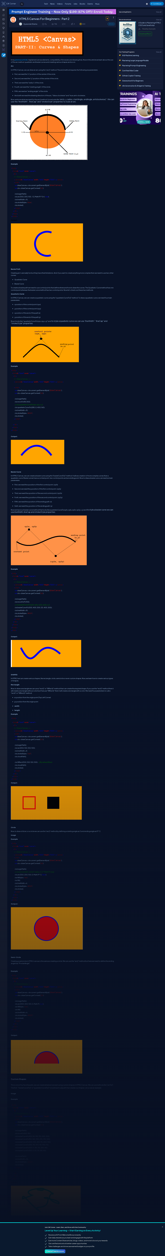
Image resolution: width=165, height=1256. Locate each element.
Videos (60, 4)
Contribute (157, 4)
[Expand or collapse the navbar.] (3, 9)
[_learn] (4, 28)
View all (158, 12)
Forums (68, 4)
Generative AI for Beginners (132, 81)
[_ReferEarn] (4, 41)
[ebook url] (127, 44)
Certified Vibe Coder (130, 70)
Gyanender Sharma (30, 24)
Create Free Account (55, 1251)
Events (90, 4)
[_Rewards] (4, 45)
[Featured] (107, 20)
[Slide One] (62, 11)
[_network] (4, 36)
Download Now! (145, 34)
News (52, 4)
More (97, 4)
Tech (46, 4)
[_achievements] (4, 32)
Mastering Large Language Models (135, 60)
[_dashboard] (4, 19)
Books (82, 4)
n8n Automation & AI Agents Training (136, 86)
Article (111, 24)
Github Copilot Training (131, 76)
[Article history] (43, 24)
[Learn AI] (140, 108)
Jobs (75, 4)
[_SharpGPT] (4, 50)
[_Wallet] (4, 23)
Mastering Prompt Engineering (134, 65)
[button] (72, 24)
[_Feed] (4, 15)
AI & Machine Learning (130, 55)
